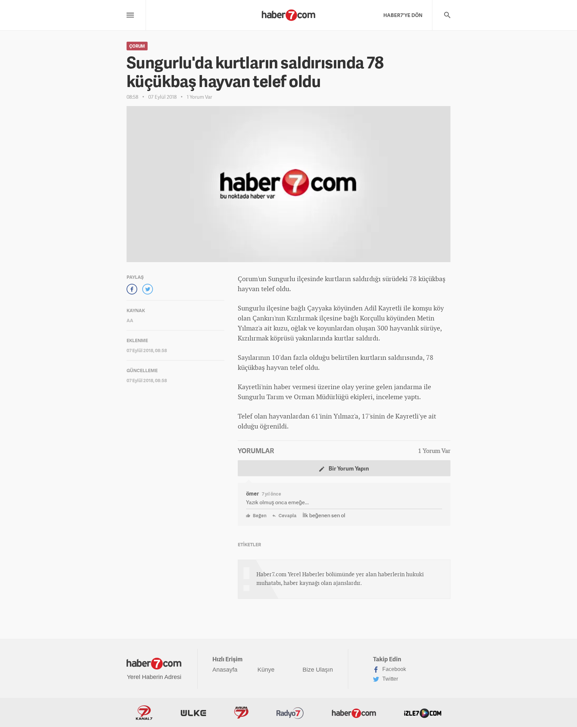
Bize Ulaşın (318, 669)
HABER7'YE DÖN (402, 15)
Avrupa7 (241, 712)
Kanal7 (144, 712)
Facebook (393, 669)
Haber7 (354, 712)
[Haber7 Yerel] (288, 13)
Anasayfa (224, 669)
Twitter (389, 679)
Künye (265, 669)
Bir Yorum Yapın (348, 468)
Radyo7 (290, 712)
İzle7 (422, 712)
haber (282, 386)
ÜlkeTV (193, 712)
